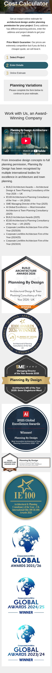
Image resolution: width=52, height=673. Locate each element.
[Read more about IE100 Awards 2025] (26, 496)
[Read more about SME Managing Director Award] (26, 379)
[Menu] (45, 5)
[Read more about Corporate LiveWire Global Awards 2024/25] (26, 595)
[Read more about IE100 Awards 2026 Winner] (22, 334)
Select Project (17, 57)
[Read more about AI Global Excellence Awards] (26, 428)
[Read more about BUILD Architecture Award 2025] (26, 462)
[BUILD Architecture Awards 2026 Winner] (26, 284)
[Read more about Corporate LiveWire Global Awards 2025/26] (26, 546)
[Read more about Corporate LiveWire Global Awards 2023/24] (26, 643)
